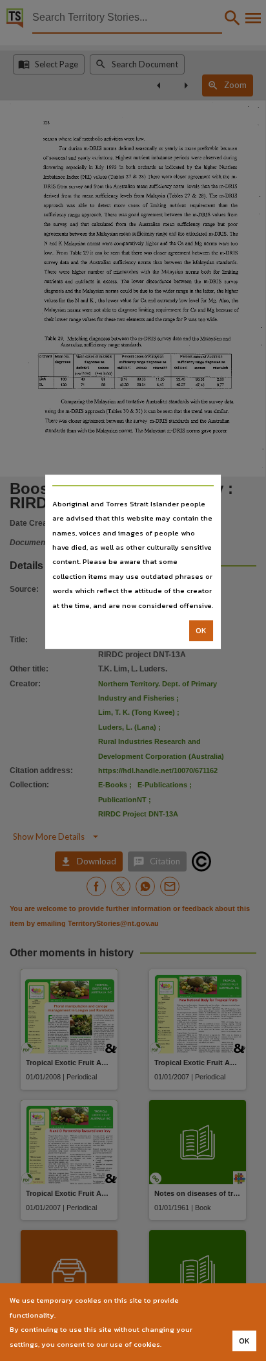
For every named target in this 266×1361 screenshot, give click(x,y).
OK (201, 630)
